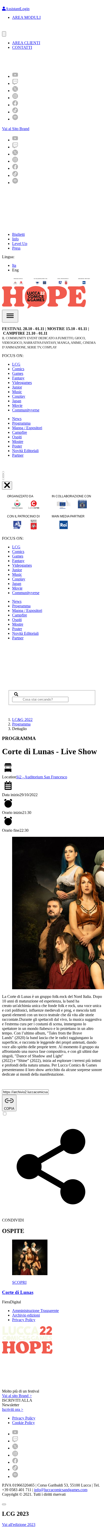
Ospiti (17, 437)
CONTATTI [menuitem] (22, 47)
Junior (17, 387)
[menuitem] (15, 76)
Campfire (19, 432)
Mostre (17, 441)
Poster (17, 446)
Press (16, 248)
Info (15, 239)
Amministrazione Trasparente (35, 1310)
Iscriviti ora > (12, 1409)
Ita (14, 265)
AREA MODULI (26, 17)
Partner (17, 455)
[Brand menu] (4, 34)
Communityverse (25, 410)
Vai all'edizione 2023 (18, 1524)
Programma (21, 423)
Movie (17, 405)
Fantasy (18, 378)
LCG (16, 364)
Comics (18, 369)
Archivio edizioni (26, 1315)
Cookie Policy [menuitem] (23, 1422)
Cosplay (18, 396)
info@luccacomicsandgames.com (60, 1490)
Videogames (22, 382)
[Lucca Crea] (13, 29)
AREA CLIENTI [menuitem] (26, 43)
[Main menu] (10, 316)
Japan (16, 401)
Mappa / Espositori (27, 428)
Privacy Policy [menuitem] (23, 1418)
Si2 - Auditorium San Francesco (41, 777)
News (16, 418)
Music (17, 392)
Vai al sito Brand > (17, 1396)
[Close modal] (4, 1504)
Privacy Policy (23, 1320)
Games (17, 373)
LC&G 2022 (22, 719)
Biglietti (18, 234)
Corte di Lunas (17, 1292)
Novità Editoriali (25, 451)
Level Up (19, 243)
